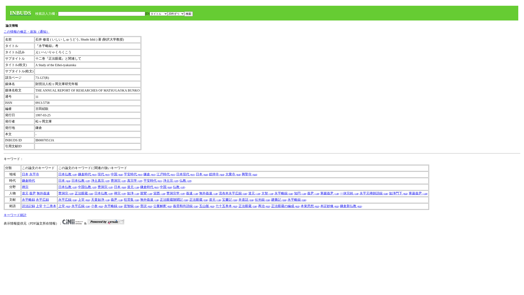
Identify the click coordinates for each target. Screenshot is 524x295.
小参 (97, 206)
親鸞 (146, 193)
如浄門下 (398, 193)
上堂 (84, 199)
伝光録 (262, 199)
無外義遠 (43, 193)
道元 (133, 187)
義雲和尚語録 (185, 206)
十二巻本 (49, 206)
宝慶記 (230, 199)
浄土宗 (171, 180)
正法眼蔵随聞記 (174, 199)
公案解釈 (162, 206)
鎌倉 (149, 174)
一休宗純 (349, 193)
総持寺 (217, 174)
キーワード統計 (15, 215)
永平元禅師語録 (374, 193)
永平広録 (42, 199)
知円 (300, 193)
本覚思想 (310, 206)
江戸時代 (166, 174)
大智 (267, 193)
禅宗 (25, 187)
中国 (117, 174)
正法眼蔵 (84, 193)
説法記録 (28, 206)
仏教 (186, 180)
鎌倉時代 (87, 174)
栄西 (159, 193)
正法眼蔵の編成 (285, 206)
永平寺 (34, 174)
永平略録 (283, 193)
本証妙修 (329, 206)
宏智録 (131, 206)
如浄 (133, 193)
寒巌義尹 (418, 193)
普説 (146, 206)
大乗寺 (233, 174)
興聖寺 (249, 174)
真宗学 (135, 180)
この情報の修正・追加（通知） (27, 31)
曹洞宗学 (175, 193)
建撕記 (279, 199)
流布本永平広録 (233, 193)
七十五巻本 (227, 206)
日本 (25, 174)
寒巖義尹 (329, 193)
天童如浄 (100, 199)
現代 (104, 174)
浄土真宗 (100, 180)
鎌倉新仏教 (351, 206)
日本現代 (185, 174)
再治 (264, 206)
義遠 (192, 193)
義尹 (32, 193)
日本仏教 (67, 174)
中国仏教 (87, 187)
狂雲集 (131, 199)
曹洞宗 (118, 180)
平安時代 (133, 174)
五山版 (207, 206)
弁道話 (246, 199)
